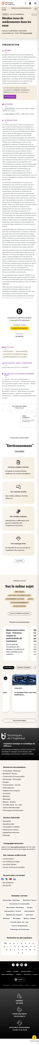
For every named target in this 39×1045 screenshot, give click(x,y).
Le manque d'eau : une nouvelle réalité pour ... (18, 694)
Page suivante (25, 416)
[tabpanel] (19, 693)
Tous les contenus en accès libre (14, 867)
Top (5, 943)
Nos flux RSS (7, 885)
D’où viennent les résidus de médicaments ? (28, 418)
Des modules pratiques (18, 516)
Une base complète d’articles (18, 467)
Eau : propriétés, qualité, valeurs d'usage (15, 383)
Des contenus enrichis (18, 492)
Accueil (4, 8)
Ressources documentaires (20, 379)
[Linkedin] (14, 879)
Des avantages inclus (18, 544)
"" (19, 445)
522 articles (19, 451)
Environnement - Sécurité (10, 381)
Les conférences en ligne (11, 862)
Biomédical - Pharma (9, 391)
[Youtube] (10, 879)
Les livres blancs (8, 859)
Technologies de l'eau (28, 381)
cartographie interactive (18, 847)
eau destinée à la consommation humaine (15, 354)
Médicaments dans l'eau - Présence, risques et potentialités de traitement (15, 635)
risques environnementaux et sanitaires (15, 356)
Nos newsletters (8, 883)
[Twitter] (6, 879)
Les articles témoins (9, 864)
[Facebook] (2, 879)
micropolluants (8, 351)
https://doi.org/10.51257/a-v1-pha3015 (15, 367)
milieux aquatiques (21, 351)
